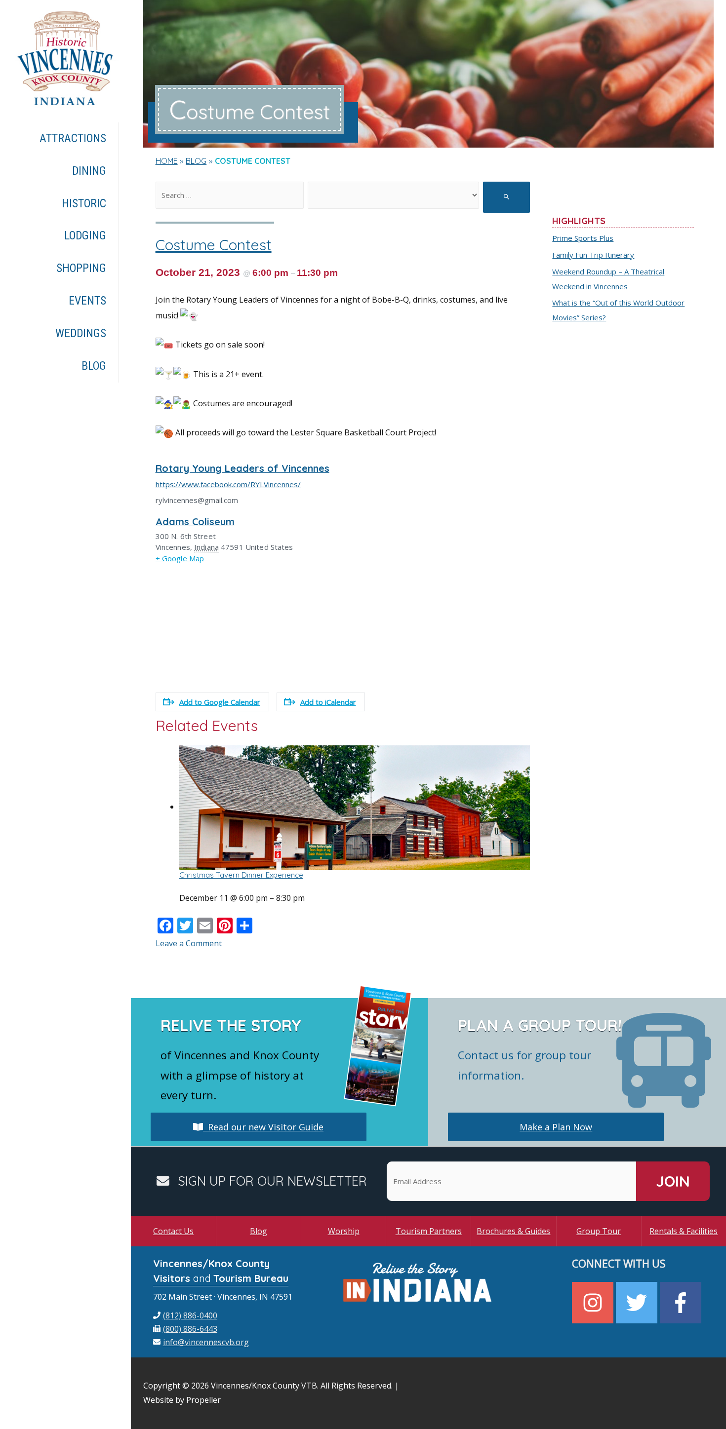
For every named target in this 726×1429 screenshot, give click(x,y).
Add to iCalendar (328, 702)
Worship (344, 1231)
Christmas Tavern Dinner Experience (241, 875)
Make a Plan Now (556, 1127)
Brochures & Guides (513, 1231)
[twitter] (638, 1302)
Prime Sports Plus (582, 238)
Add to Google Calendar (219, 702)
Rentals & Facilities (683, 1231)
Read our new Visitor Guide (263, 1127)
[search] (230, 195)
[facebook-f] (682, 1302)
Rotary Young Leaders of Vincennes (242, 468)
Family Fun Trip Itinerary (593, 255)
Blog (258, 1231)
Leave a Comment (189, 943)
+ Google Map (180, 558)
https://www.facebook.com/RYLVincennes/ (228, 484)
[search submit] (506, 197)
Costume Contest (214, 244)
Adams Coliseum (195, 521)
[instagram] (594, 1302)
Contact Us (173, 1231)
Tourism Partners (429, 1231)
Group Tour (598, 1231)
